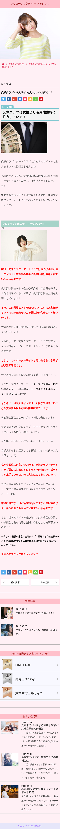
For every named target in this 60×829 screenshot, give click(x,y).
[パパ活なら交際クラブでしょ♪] (30, 3)
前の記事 (15, 582)
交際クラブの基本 (16, 64)
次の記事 (44, 582)
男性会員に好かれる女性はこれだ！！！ (35, 613)
